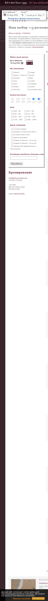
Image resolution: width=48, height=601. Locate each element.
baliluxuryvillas (19, 193)
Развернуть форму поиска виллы (24, 18)
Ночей (23, 12)
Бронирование (38, 47)
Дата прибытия (9, 12)
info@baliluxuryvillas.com (18, 178)
